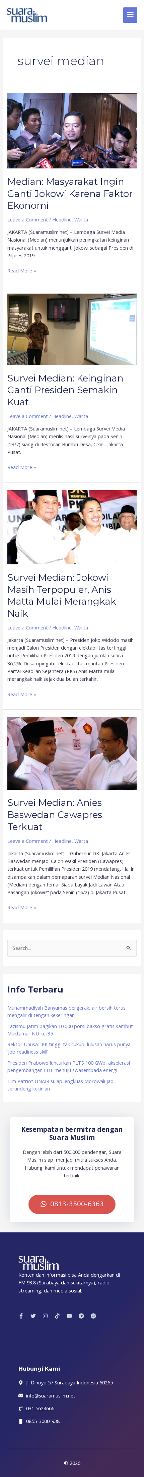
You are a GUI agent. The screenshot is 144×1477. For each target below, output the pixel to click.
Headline (62, 219)
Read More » (21, 270)
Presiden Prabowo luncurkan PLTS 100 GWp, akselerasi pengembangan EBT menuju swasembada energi (68, 1066)
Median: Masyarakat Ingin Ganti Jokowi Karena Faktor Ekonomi (70, 193)
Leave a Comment (27, 219)
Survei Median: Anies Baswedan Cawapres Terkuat (54, 814)
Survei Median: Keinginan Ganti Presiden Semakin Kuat (65, 390)
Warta (81, 219)
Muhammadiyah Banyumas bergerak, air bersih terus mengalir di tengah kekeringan (66, 1011)
